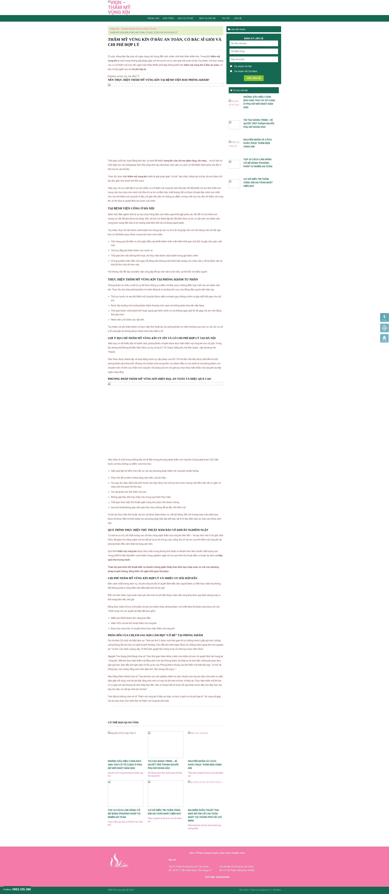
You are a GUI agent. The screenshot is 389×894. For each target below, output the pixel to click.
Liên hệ (238, 18)
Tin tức (153, 29)
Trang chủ (153, 18)
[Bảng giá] (384, 317)
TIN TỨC (226, 18)
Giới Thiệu (168, 18)
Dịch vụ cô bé (185, 18)
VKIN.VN (111, 890)
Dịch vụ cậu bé (207, 18)
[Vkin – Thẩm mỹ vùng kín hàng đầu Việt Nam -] (124, 7)
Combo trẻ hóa (128, 29)
